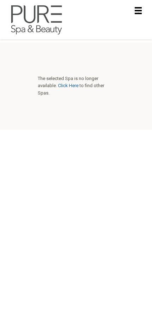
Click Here (68, 85)
